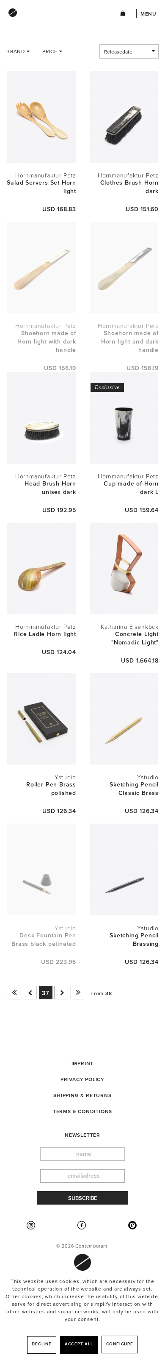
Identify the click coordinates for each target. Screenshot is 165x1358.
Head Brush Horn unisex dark (50, 488)
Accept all (79, 1344)
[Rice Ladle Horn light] (41, 568)
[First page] (13, 992)
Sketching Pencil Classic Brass (134, 789)
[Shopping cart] (123, 14)
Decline (42, 1344)
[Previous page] (29, 992)
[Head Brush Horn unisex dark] (41, 418)
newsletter (82, 1135)
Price (50, 51)
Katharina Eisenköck (130, 627)
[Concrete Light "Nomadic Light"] (124, 568)
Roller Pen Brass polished (51, 789)
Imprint (83, 1063)
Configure (119, 1344)
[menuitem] (54, 20)
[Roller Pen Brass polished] (41, 719)
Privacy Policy (82, 1079)
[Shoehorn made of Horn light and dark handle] (124, 267)
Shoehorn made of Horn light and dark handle (130, 342)
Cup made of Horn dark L (131, 488)
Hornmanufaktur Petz (45, 175)
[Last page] (77, 992)
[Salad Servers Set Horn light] (41, 117)
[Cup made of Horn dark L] (124, 418)
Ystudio (65, 777)
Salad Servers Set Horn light (41, 187)
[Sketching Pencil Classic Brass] (124, 719)
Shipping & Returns (82, 1095)
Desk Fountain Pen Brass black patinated (43, 939)
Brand (16, 51)
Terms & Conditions (82, 1111)
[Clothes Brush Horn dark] (124, 117)
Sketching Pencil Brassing (134, 939)
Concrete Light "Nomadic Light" (135, 638)
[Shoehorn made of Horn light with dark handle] (41, 267)
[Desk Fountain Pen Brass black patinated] (41, 869)
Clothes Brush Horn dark (129, 187)
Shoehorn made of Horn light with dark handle (46, 342)
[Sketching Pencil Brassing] (124, 869)
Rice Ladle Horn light (45, 634)
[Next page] (61, 992)
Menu (148, 14)
